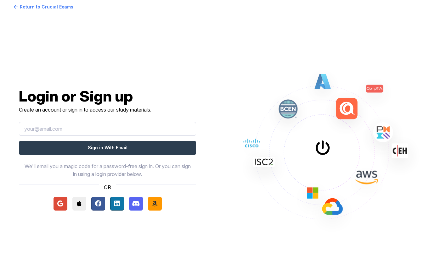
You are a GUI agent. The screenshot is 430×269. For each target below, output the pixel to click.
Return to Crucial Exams (46, 6)
